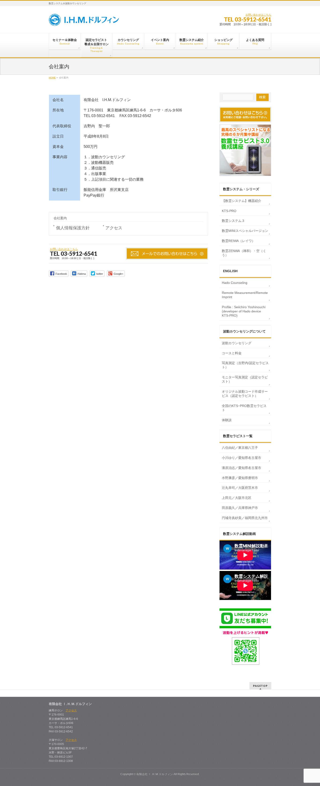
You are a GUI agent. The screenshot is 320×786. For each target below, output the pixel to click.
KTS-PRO (229, 211)
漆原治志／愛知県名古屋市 (241, 468)
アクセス (113, 228)
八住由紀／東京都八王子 (240, 448)
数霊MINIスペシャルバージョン (245, 231)
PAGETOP (260, 685)
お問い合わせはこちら (258, 14)
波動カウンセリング (236, 343)
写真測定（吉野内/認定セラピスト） (245, 365)
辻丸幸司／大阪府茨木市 (240, 488)
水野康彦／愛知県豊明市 (240, 478)
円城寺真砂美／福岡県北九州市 (245, 518)
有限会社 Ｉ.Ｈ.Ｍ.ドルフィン (154, 774)
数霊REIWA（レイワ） (238, 241)
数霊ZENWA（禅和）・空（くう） (244, 253)
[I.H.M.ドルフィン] (84, 21)
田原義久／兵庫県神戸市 (240, 508)
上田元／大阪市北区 (236, 498)
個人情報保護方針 (73, 228)
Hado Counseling (234, 283)
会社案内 (60, 218)
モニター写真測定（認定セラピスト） (245, 379)
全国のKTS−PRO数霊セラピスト (244, 408)
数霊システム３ (233, 221)
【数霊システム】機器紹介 (241, 201)
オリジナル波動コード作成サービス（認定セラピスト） (245, 394)
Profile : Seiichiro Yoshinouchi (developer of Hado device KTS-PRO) (243, 311)
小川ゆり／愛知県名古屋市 (241, 458)
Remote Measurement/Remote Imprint (245, 295)
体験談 (227, 420)
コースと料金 (232, 353)
